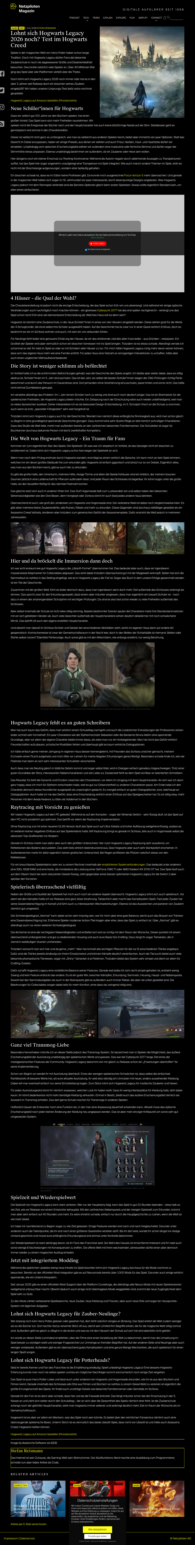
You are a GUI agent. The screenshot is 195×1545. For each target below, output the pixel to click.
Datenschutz (27, 1538)
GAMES (14, 28)
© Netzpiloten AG (180, 1538)
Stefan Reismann (46, 28)
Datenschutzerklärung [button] (99, 1541)
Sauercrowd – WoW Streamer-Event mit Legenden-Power (156, 1510)
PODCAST (74, 18)
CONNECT (156, 18)
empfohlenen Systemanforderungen (123, 864)
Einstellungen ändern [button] (97, 1536)
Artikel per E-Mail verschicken (28, 1524)
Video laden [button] (98, 244)
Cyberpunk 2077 (107, 310)
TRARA (96, 18)
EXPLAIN (107, 18)
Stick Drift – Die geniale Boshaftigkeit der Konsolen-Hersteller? (32, 1509)
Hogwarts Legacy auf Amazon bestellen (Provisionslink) (44, 100)
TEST (22, 28)
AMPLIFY (143, 18)
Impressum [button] (112, 1541)
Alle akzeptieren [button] (97, 1529)
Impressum (11, 1538)
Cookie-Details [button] (84, 1541)
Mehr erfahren (97, 238)
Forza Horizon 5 (133, 175)
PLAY (132, 18)
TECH (86, 18)
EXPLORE (121, 18)
